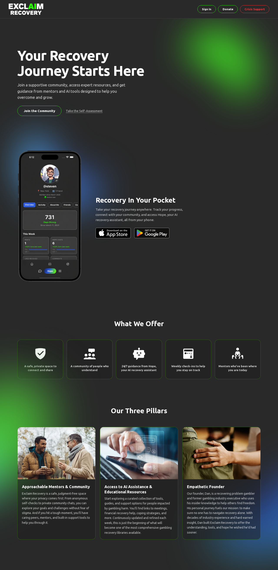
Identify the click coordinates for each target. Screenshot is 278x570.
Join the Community (39, 111)
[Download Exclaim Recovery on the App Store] (113, 233)
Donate (228, 9)
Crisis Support (255, 9)
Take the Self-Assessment (84, 111)
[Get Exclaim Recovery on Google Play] (151, 233)
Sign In (206, 9)
